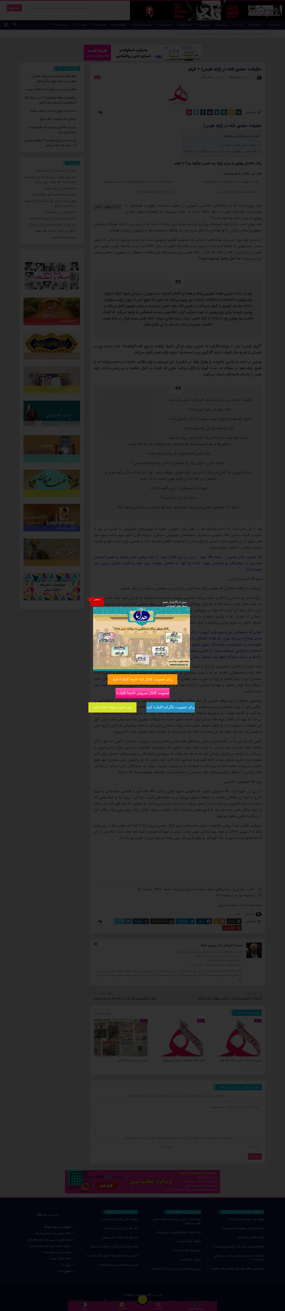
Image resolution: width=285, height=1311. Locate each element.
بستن (97, 599)
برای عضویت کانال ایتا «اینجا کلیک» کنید (142, 679)
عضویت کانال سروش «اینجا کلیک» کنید (142, 693)
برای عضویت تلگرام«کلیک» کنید (170, 707)
